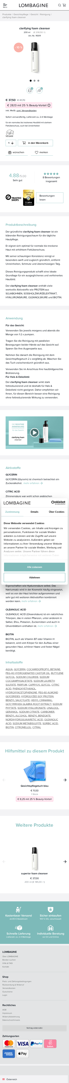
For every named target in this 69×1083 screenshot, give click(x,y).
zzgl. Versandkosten (27, 110)
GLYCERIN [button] (19, 669)
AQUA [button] (9, 669)
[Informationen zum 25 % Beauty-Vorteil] (48, 105)
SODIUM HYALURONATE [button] (31, 708)
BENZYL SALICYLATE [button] (18, 700)
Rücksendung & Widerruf (13, 984)
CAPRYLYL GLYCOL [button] (39, 685)
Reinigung (45, 14)
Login (4, 995)
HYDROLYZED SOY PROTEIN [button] (37, 696)
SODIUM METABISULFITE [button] (27, 723)
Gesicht (34, 14)
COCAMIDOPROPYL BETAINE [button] (43, 669)
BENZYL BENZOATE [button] (39, 715)
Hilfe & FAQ (7, 963)
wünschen (18, 152)
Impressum (7, 1013)
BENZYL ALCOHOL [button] (16, 715)
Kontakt (5, 966)
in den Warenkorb (38, 143)
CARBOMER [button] (47, 712)
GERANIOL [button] (12, 712)
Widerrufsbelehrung (11, 1016)
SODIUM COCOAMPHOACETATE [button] (27, 679)
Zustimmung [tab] (12, 511)
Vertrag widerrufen (34, 1027)
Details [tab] (35, 511)
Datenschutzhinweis (11, 1020)
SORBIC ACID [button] (50, 723)
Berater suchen (9, 959)
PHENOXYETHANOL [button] (24, 688)
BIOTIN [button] (10, 727)
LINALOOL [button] (53, 708)
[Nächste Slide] (65, 780)
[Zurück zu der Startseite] (33, 5)
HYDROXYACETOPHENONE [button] (21, 692)
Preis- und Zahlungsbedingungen (16, 981)
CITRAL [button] (36, 727)
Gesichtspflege (20, 14)
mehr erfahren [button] (31, 483)
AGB (4, 1009)
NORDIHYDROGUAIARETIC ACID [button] (24, 719)
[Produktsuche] (59, 5)
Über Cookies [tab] (56, 511)
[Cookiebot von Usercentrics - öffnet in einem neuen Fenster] (51, 503)
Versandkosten (8, 988)
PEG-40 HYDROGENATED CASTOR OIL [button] (28, 673)
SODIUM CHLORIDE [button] (27, 677)
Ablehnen (34, 577)
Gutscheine (7, 991)
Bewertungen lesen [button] (47, 197)
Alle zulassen (34, 566)
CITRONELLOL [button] (23, 727)
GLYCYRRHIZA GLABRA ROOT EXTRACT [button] (28, 704)
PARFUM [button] (22, 685)
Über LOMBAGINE (10, 956)
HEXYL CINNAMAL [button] (41, 700)
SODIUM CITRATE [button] (29, 712)
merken (43, 152)
